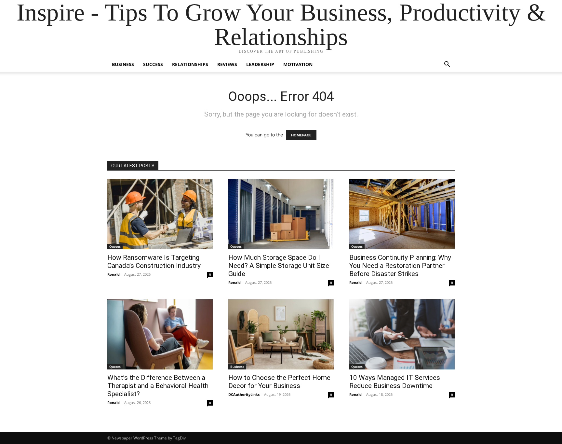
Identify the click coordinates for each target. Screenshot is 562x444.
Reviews (227, 64)
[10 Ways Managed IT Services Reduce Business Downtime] (402, 334)
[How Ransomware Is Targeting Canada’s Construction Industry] (160, 214)
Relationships (190, 64)
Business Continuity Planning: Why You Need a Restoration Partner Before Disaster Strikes (400, 266)
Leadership (260, 64)
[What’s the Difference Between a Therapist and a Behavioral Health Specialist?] (160, 334)
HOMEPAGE (301, 135)
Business (123, 64)
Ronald (113, 274)
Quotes (115, 246)
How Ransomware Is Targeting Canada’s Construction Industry (154, 262)
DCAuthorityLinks (244, 394)
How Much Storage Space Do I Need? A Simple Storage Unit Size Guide (278, 266)
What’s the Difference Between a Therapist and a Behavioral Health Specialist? (157, 386)
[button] (447, 65)
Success (153, 64)
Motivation (298, 64)
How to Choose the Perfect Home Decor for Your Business (279, 382)
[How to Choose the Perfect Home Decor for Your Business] (281, 334)
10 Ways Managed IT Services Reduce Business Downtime (394, 382)
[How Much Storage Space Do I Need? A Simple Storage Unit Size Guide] (281, 214)
